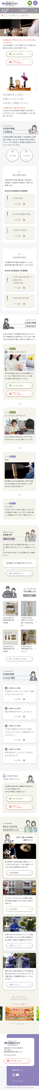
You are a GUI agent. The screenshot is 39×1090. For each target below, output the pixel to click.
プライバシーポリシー (18, 1081)
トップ (5, 15)
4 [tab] (23, 1023)
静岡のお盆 (16, 1070)
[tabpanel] (19, 1011)
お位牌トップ (14, 15)
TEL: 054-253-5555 (10, 1055)
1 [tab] (15, 1023)
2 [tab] (18, 1023)
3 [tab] (20, 1023)
